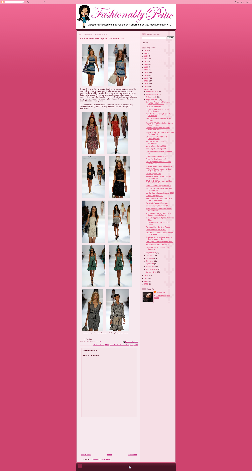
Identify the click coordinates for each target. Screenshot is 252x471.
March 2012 (150, 266)
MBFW (107, 344)
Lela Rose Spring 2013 (154, 106)
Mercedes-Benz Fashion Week (119, 344)
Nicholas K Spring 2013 (154, 196)
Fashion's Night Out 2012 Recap (158, 227)
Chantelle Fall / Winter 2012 (156, 230)
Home (109, 455)
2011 (146, 276)
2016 (146, 78)
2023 (146, 59)
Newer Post (86, 455)
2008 (146, 284)
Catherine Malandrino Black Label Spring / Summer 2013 (158, 103)
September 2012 (152, 100)
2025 (146, 53)
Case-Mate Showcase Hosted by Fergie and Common (158, 128)
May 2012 (150, 261)
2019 (146, 70)
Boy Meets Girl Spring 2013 (156, 156)
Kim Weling (161, 292)
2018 (146, 72)
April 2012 (150, 264)
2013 (146, 86)
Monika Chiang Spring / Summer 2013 (160, 193)
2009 (146, 281)
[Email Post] (123, 342)
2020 (146, 67)
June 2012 (150, 258)
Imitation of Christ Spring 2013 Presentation (157, 142)
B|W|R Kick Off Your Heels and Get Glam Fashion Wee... (159, 182)
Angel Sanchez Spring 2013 (156, 159)
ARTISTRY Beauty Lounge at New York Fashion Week (158, 170)
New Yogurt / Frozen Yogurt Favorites (159, 242)
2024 (146, 56)
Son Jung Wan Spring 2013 (156, 149)
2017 (146, 75)
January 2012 (151, 272)
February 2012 (152, 269)
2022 (146, 61)
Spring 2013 (134, 344)
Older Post (132, 455)
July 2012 (150, 255)
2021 (146, 64)
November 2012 (152, 94)
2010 (146, 278)
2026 (146, 50)
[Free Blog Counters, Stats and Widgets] (130, 468)
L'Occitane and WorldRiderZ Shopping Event (156, 138)
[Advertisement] (97, 435)
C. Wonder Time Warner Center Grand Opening (157, 110)
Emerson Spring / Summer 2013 (158, 206)
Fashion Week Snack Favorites (157, 244)
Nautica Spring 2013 (153, 174)
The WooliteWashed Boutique (157, 203)
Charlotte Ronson (98, 344)
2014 (146, 84)
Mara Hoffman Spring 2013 (156, 146)
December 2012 (152, 91)
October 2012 (151, 97)
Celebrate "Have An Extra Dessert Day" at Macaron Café (159, 238)
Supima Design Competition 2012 (158, 185)
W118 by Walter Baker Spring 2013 (159, 166)
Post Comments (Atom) (101, 459)
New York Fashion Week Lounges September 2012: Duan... (158, 214)
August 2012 (151, 253)
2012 (146, 89)
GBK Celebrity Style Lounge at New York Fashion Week (159, 199)
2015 (146, 81)
